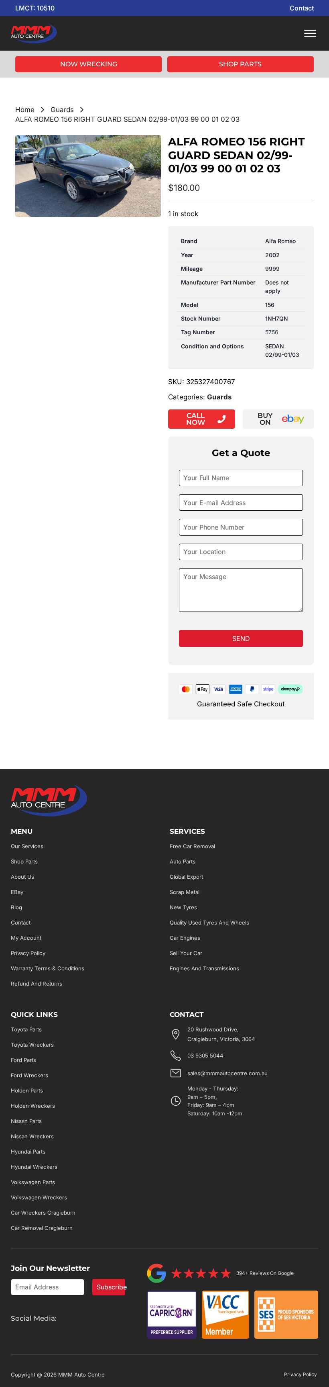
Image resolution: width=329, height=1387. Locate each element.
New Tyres (183, 907)
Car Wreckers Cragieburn (43, 1212)
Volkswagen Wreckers (39, 1197)
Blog (16, 907)
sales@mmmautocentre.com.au (227, 1073)
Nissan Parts (26, 1121)
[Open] (310, 33)
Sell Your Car (186, 953)
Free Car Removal (192, 846)
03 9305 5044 (205, 1055)
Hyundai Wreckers (34, 1167)
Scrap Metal (184, 892)
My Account (26, 938)
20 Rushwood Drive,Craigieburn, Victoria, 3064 (221, 1034)
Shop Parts (240, 64)
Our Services (27, 846)
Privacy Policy (28, 953)
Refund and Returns (36, 983)
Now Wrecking (88, 64)
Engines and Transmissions (204, 968)
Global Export (186, 877)
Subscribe (111, 1287)
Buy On (265, 418)
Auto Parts (182, 861)
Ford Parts (23, 1060)
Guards (62, 110)
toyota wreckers (32, 1044)
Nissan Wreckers (32, 1136)
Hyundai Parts (28, 1151)
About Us (22, 877)
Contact (302, 8)
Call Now (195, 418)
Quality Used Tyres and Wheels (209, 922)
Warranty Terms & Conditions (47, 968)
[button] (150, 146)
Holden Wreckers (33, 1106)
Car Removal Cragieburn (42, 1228)
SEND (241, 638)
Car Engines (185, 938)
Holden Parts (27, 1090)
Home (25, 110)
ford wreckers (29, 1075)
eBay (17, 892)
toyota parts (26, 1029)
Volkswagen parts (33, 1182)
